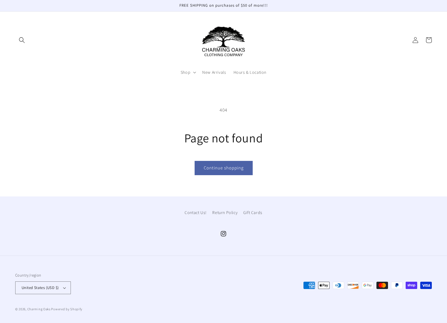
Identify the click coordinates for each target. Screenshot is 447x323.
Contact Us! (196, 212)
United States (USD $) (40, 287)
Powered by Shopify (66, 309)
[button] (22, 40)
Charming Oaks (38, 309)
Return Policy (224, 212)
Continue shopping (224, 168)
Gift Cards (252, 212)
